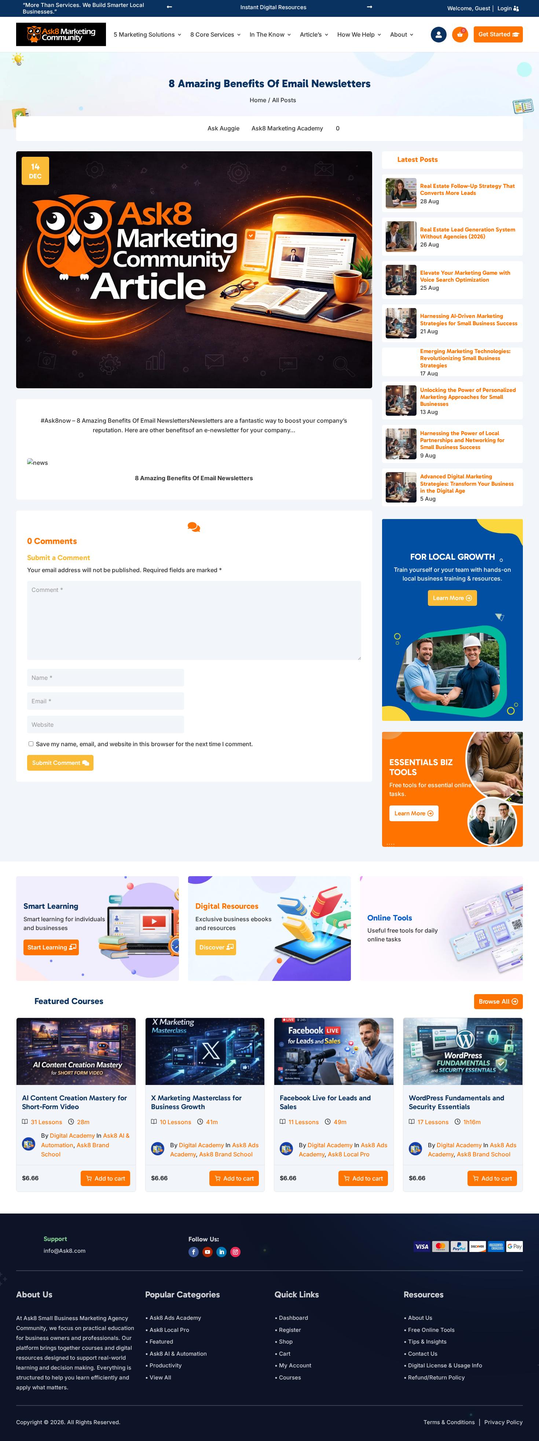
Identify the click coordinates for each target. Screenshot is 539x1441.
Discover (211, 947)
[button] (169, 7)
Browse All (494, 1001)
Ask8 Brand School (226, 1154)
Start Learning (47, 947)
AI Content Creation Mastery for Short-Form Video (74, 1102)
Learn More (448, 597)
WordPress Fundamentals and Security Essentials (456, 1102)
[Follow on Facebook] (193, 1252)
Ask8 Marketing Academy (287, 128)
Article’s (311, 34)
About (398, 34)
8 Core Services (212, 34)
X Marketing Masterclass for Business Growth (196, 1102)
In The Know (267, 34)
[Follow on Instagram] (235, 1252)
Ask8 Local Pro (349, 1154)
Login (505, 8)
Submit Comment (56, 762)
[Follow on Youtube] (207, 1252)
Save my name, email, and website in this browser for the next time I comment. (144, 744)
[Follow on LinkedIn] (221, 1252)
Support (55, 1239)
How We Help (356, 34)
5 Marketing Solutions (144, 34)
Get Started (494, 34)
